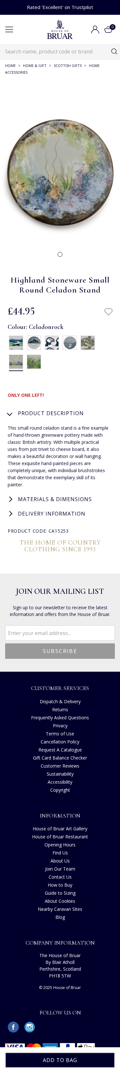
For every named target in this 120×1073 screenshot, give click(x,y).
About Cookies (60, 901)
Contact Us (60, 877)
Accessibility (60, 782)
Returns (60, 709)
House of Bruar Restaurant (60, 837)
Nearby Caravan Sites (60, 909)
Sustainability (60, 774)
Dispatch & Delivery (60, 701)
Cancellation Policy (60, 742)
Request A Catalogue (60, 750)
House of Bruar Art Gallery (60, 829)
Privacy (60, 726)
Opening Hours (60, 845)
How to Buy (60, 885)
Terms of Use (60, 734)
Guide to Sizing (60, 893)
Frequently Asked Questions (60, 717)
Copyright (60, 790)
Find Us (60, 853)
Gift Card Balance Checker (60, 758)
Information (60, 815)
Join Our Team (60, 869)
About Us (60, 861)
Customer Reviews (60, 766)
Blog (60, 917)
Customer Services (60, 688)
